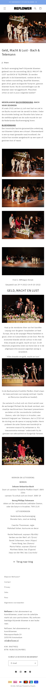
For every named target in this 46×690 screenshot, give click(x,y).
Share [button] (6, 62)
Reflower (19, 686)
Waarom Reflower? (12, 577)
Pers (6, 597)
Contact (7, 582)
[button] (4, 8)
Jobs (6, 592)
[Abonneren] (35, 663)
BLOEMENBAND (9, 125)
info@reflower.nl (11, 640)
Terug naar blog (24, 561)
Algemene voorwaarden (14, 603)
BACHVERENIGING (24, 102)
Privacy (7, 587)
